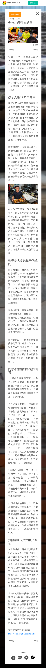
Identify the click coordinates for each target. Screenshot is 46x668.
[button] (11, 49)
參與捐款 (32, 3)
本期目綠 (15, 14)
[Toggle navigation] (41, 3)
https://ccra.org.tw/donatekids (21, 634)
